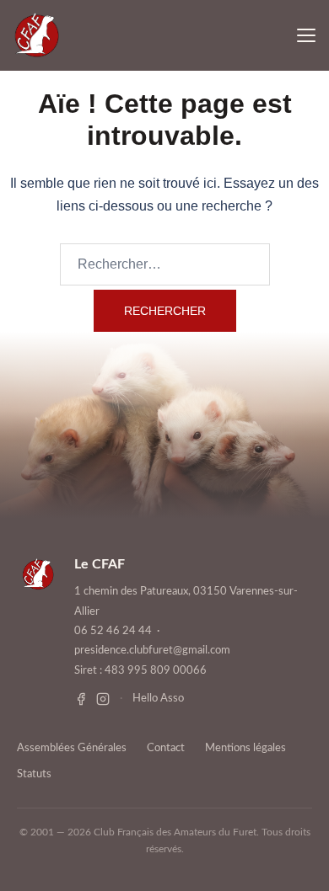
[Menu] (306, 35)
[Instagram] (103, 699)
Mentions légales (245, 748)
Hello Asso (158, 698)
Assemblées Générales (72, 748)
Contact (166, 748)
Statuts (34, 774)
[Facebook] (81, 699)
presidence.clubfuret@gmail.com (152, 650)
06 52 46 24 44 (113, 631)
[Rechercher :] (165, 264)
